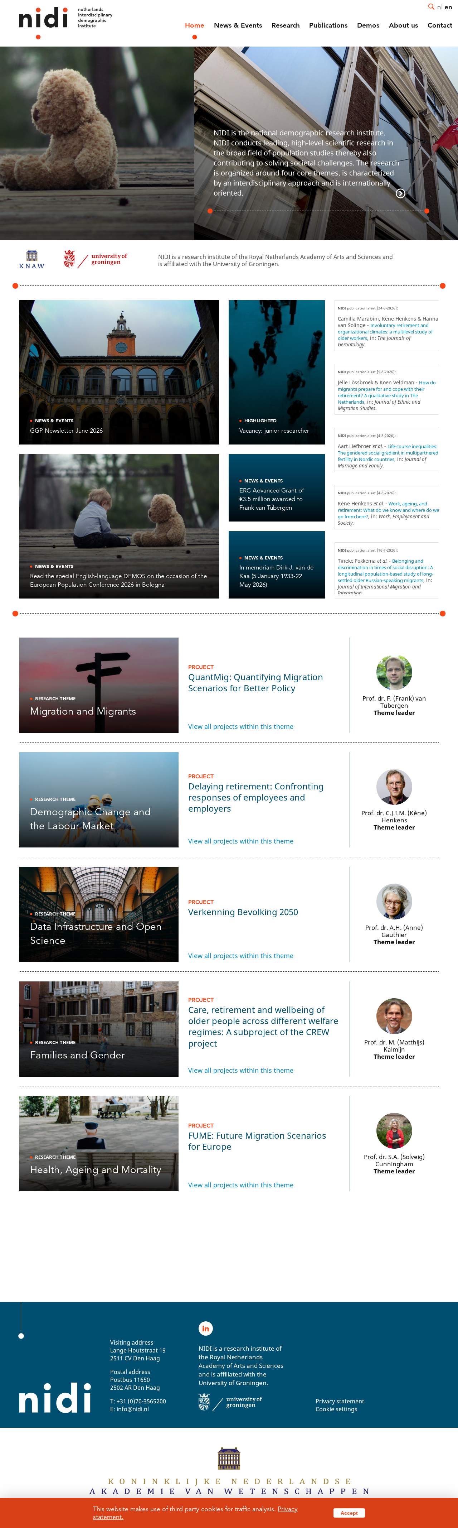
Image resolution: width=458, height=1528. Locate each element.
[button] (449, 143)
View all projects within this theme (240, 726)
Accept (349, 1513)
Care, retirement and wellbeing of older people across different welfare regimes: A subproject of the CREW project (263, 1022)
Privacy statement (340, 1402)
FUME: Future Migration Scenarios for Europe (257, 1137)
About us (403, 25)
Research (286, 25)
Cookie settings (336, 1409)
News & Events (238, 25)
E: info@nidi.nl (129, 1409)
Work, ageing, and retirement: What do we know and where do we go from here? (388, 510)
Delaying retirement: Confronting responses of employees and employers (256, 793)
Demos (368, 25)
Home (194, 25)
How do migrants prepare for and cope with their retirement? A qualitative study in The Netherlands (387, 392)
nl (440, 6)
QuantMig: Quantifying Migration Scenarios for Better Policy (255, 679)
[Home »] (56, 23)
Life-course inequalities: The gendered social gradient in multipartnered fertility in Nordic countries (388, 452)
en (448, 6)
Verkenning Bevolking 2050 (243, 908)
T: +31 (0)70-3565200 (138, 1402)
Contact (440, 25)
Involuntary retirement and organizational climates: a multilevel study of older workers (385, 331)
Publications (328, 25)
